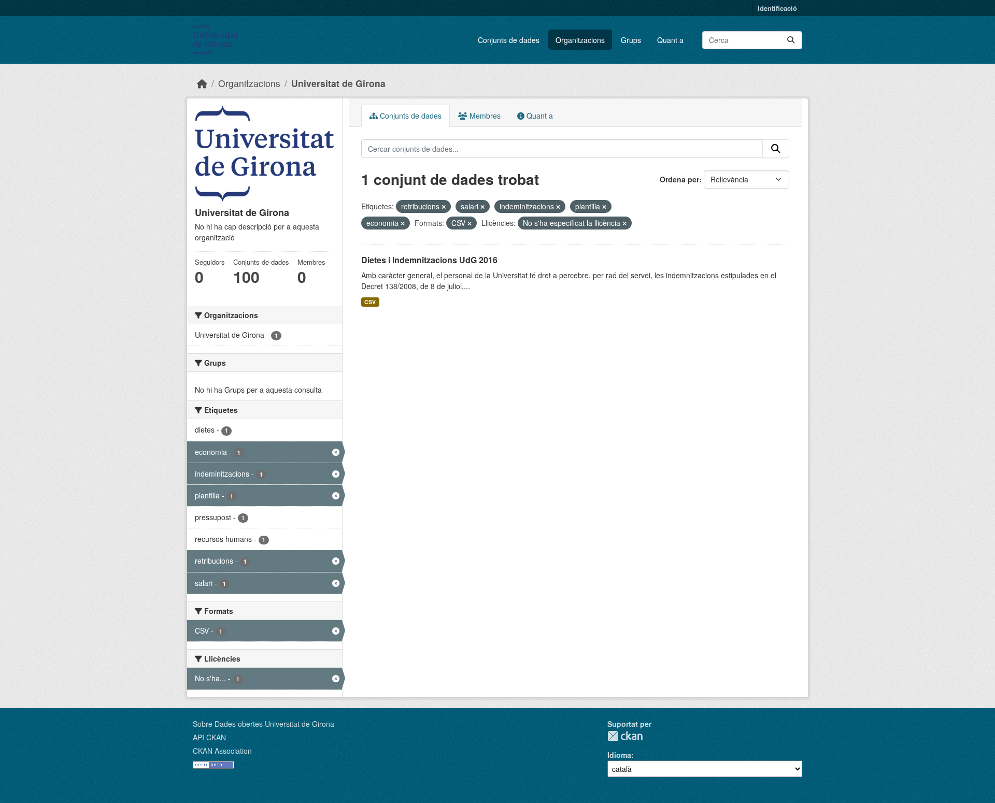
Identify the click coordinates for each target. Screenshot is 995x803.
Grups (631, 40)
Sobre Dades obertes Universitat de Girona (263, 724)
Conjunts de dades (508, 40)
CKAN (625, 735)
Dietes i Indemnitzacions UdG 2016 (429, 260)
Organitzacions (580, 40)
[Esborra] (444, 207)
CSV (370, 302)
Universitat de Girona (338, 83)
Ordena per (679, 179)
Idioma (619, 755)
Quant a (670, 40)
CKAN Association (222, 750)
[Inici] (202, 83)
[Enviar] (790, 40)
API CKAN (209, 737)
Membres (484, 115)
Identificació (777, 8)
